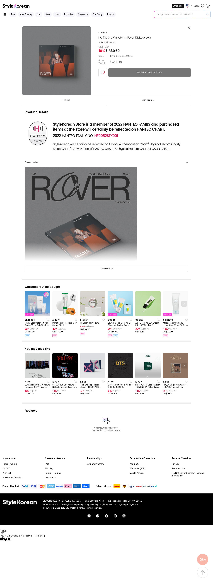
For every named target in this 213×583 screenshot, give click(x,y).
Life (39, 14)
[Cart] (208, 6)
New (57, 14)
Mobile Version (137, 473)
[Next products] (184, 304)
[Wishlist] (202, 6)
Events (110, 14)
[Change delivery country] (189, 6)
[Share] (189, 27)
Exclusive (68, 14)
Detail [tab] (66, 100)
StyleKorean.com (74, 508)
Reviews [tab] (147, 100)
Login (196, 6)
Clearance (83, 14)
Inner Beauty (26, 14)
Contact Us (50, 477)
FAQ (47, 464)
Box (13, 14)
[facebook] (106, 516)
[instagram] (89, 516)
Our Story (97, 14)
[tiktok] (98, 516)
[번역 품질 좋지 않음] (7, 539)
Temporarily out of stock (149, 72)
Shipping (49, 468)
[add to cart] (48, 320)
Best (48, 14)
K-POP (101, 32)
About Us (134, 464)
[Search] (207, 14)
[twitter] (124, 516)
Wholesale (177, 6)
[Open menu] (4, 14)
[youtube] (115, 516)
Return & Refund (53, 473)
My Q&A (6, 468)
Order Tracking (9, 464)
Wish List (6, 473)
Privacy (175, 464)
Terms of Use (178, 468)
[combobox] (180, 14)
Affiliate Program (95, 464)
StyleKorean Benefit (12, 477)
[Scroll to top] (202, 572)
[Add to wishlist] (102, 72)
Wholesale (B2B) (137, 468)
